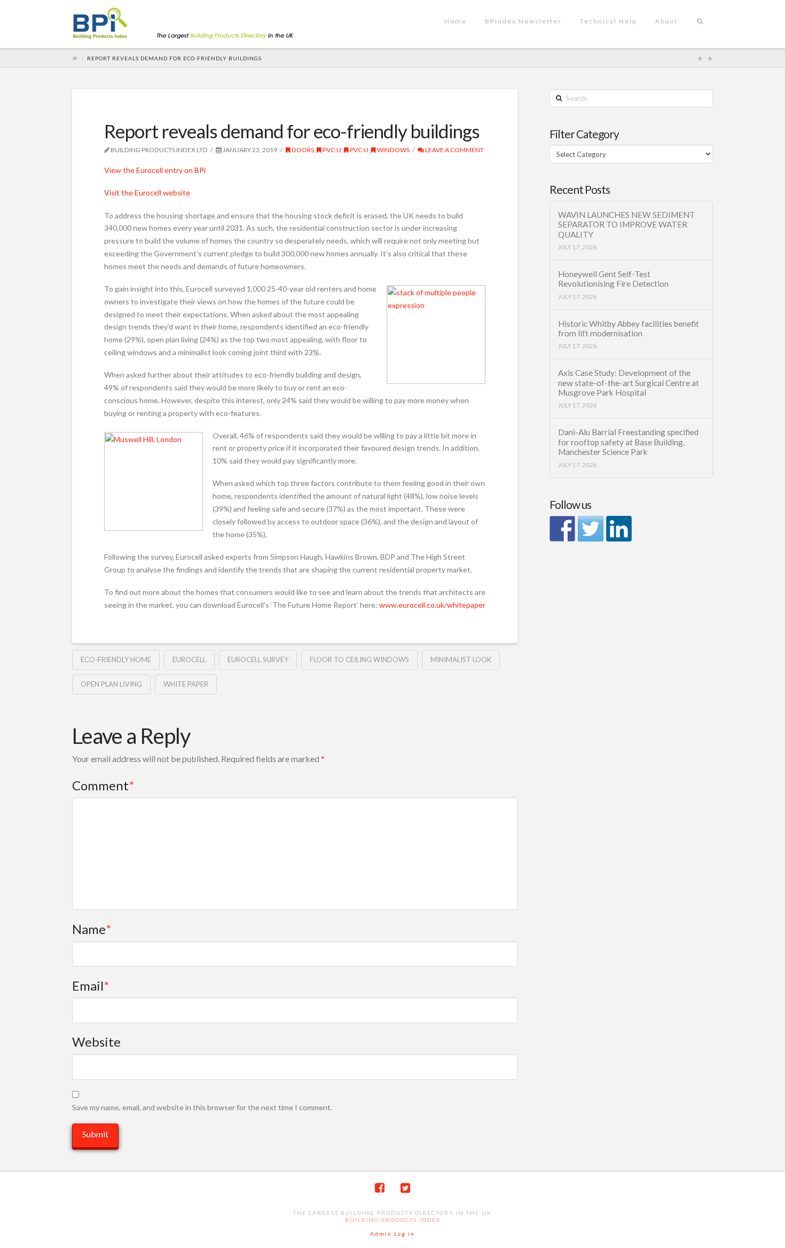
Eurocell (189, 659)
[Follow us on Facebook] (562, 528)
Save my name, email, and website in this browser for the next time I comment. (202, 1107)
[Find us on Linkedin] (619, 528)
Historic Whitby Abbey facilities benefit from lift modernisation (628, 329)
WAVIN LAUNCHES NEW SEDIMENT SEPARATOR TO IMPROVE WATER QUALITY (626, 224)
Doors (302, 150)
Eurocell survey (257, 659)
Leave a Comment (454, 150)
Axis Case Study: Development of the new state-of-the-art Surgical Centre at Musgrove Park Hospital (628, 382)
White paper (185, 684)
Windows (393, 150)
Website (96, 1041)
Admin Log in (392, 1233)
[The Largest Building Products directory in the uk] (200, 24)
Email (90, 985)
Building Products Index (393, 1219)
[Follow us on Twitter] (590, 528)
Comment (103, 785)
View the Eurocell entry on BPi (155, 170)
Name (91, 929)
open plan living (111, 684)
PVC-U (331, 150)
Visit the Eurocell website (147, 192)
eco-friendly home (116, 659)
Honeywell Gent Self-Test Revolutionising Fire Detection (613, 279)
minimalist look (460, 659)
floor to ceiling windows (359, 659)
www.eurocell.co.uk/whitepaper (432, 604)
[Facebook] (379, 1188)
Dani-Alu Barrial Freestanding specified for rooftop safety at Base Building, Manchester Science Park (628, 442)
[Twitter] (405, 1188)
